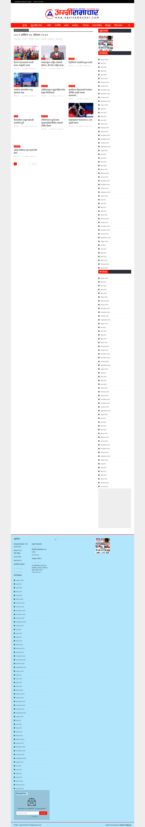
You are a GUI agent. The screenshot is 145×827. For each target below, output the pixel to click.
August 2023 (104, 196)
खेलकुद (108, 25)
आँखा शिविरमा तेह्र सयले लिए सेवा (25, 151)
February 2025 (105, 128)
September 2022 (105, 237)
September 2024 (105, 147)
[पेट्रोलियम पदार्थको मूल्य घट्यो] (81, 52)
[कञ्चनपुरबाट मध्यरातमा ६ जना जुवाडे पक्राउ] (81, 110)
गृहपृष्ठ (24, 25)
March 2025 (104, 124)
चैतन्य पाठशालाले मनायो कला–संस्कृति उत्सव (23, 64)
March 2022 (104, 260)
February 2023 (105, 219)
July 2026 (24, 39)
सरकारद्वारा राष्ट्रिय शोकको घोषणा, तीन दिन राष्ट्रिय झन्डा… (53, 64)
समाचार (75, 25)
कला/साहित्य (97, 25)
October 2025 (105, 97)
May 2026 (37, 39)
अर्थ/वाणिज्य (71, 59)
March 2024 (104, 169)
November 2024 (105, 139)
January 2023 (104, 222)
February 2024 (105, 173)
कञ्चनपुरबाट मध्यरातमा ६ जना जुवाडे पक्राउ (80, 121)
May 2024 (103, 162)
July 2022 (103, 245)
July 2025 (103, 109)
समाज (66, 25)
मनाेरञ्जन (86, 25)
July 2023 (103, 200)
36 (29, 164)
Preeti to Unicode (38, 1)
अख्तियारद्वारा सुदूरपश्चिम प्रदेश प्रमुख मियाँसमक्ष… (53, 91)
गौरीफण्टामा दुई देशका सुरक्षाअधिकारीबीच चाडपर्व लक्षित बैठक (52, 123)
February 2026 (59, 39)
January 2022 (104, 268)
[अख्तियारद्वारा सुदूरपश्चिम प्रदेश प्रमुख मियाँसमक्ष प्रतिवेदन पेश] (53, 80)
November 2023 (105, 184)
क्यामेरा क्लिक (17, 59)
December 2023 (105, 181)
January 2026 (104, 86)
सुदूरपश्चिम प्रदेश (36, 25)
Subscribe (43, 813)
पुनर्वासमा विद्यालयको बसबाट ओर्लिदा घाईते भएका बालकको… (80, 92)
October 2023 (105, 188)
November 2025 (105, 94)
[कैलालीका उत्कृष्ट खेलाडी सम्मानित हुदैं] (26, 110)
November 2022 (105, 230)
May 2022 (103, 253)
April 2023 (103, 211)
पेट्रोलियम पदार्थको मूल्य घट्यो (80, 62)
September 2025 (105, 101)
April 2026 (44, 39)
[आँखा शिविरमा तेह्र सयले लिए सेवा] (26, 140)
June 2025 (103, 112)
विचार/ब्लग (118, 25)
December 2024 (105, 135)
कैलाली (43, 59)
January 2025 (104, 131)
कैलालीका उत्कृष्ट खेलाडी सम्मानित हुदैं (24, 121)
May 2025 (103, 116)
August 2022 (104, 241)
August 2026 (17, 39)
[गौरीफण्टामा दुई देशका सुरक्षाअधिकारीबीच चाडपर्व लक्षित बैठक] (53, 110)
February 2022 (105, 264)
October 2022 (105, 234)
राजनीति (58, 25)
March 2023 (104, 215)
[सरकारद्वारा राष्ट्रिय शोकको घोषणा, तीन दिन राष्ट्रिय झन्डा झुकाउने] (53, 52)
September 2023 (105, 192)
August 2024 (104, 150)
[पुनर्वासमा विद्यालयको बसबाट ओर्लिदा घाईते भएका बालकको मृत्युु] (81, 80)
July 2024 (103, 154)
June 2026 (31, 39)
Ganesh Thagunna (125, 825)
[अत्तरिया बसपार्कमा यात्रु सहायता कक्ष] (26, 80)
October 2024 (105, 143)
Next (34, 164)
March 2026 (51, 39)
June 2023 (103, 203)
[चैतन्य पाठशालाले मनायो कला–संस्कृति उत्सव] (26, 52)
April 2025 (104, 120)
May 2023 (103, 207)
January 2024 (104, 177)
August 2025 (104, 105)
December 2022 (105, 226)
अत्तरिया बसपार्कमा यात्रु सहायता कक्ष (23, 91)
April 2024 (104, 165)
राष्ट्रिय (49, 25)
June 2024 (103, 158)
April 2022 (104, 256)
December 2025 (105, 90)
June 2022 (103, 249)
